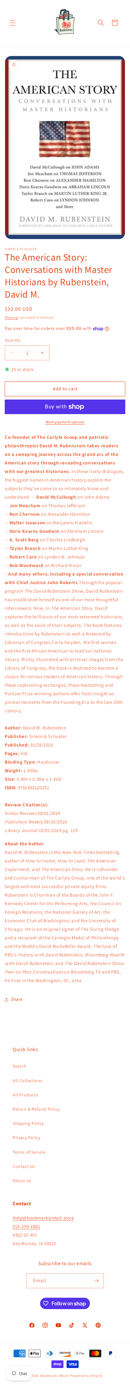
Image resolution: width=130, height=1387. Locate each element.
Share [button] (17, 999)
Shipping (11, 317)
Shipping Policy (28, 1123)
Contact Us (24, 1166)
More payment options (65, 421)
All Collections (28, 1080)
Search (20, 1066)
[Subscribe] (96, 1280)
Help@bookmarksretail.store (43, 1218)
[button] (13, 23)
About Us (22, 1180)
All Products (25, 1095)
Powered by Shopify (86, 1375)
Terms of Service (29, 1152)
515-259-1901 (26, 1226)
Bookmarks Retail (54, 1375)
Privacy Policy (26, 1137)
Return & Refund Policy (36, 1109)
